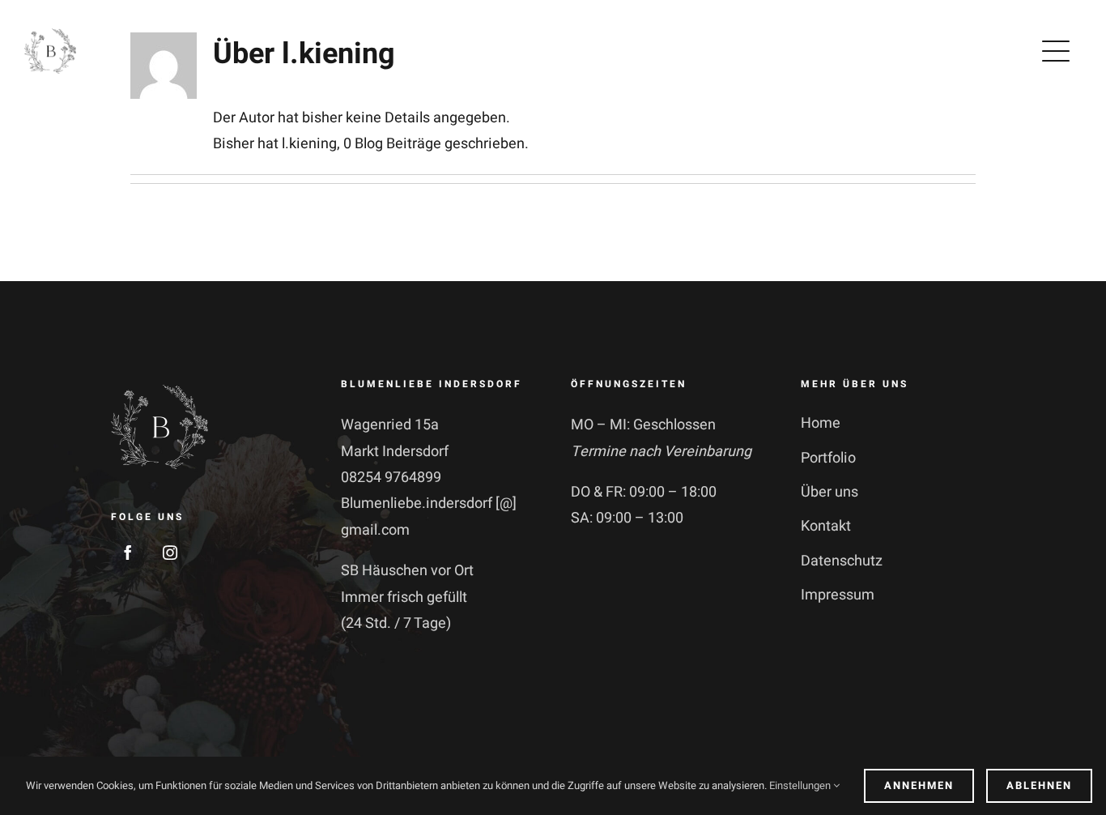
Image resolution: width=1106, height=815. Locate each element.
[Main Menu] (1059, 51)
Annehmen (919, 785)
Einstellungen (801, 785)
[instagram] (170, 553)
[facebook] (128, 553)
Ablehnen (1039, 785)
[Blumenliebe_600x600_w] (159, 385)
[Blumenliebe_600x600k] (50, 32)
